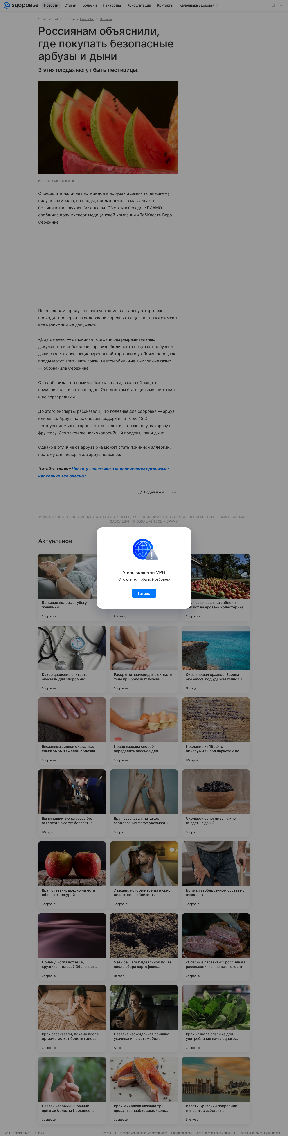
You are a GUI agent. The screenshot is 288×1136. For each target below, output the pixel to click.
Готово (144, 593)
